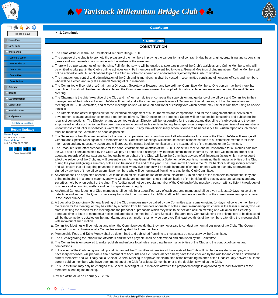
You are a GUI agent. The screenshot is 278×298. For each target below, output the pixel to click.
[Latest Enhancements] (22, 27)
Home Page (14, 40)
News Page (14, 46)
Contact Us (15, 69)
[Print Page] (16, 27)
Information (14, 52)
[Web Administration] (29, 27)
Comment (72, 289)
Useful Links (14, 105)
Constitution (16, 81)
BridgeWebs (14, 116)
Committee (16, 75)
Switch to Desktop (22, 123)
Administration (16, 111)
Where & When (18, 58)
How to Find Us (17, 64)
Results (12, 93)
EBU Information (16, 99)
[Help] (35, 27)
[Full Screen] (10, 27)
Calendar (13, 87)
